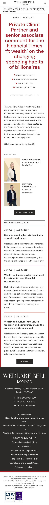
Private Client (25, 84)
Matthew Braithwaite (25, 79)
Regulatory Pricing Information (24, 454)
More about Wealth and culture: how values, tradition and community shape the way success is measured (24, 336)
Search (44, 3)
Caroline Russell (25, 75)
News (15, 8)
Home (5, 8)
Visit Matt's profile (24, 194)
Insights (10, 8)
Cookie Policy (24, 446)
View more (24, 361)
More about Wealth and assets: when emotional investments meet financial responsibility (24, 289)
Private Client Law (25, 88)
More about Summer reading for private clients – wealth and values (24, 246)
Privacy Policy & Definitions (24, 442)
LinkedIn (29, 95)
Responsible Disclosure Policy (24, 458)
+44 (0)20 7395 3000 (25, 397)
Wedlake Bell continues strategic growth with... (24, 433)
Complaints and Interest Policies (24, 463)
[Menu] (4, 3)
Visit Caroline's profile (24, 170)
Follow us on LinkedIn (24, 467)
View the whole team (24, 212)
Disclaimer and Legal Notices (24, 450)
